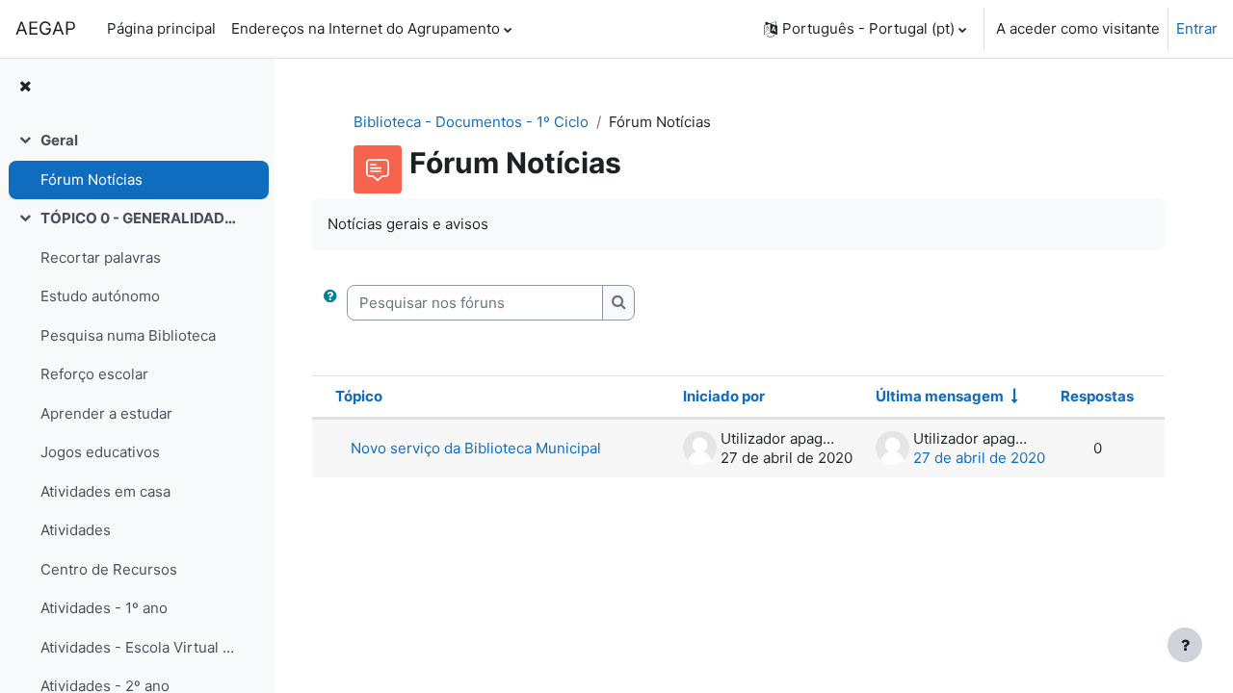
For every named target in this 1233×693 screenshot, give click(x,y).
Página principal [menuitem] (161, 28)
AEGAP (45, 28)
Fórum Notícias (91, 179)
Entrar (1197, 28)
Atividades (75, 530)
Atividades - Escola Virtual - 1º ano (138, 647)
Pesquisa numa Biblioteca (128, 335)
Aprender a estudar (106, 413)
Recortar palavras (100, 257)
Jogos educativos (100, 452)
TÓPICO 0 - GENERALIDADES (138, 218)
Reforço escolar (94, 374)
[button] (865, 29)
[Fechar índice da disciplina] (25, 87)
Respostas (1097, 396)
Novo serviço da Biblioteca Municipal (476, 448)
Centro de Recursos (108, 569)
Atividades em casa (105, 491)
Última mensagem (940, 396)
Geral (59, 140)
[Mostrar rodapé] (1184, 645)
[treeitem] (137, 160)
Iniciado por (724, 396)
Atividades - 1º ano (104, 608)
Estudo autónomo (100, 296)
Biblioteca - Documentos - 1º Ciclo (471, 122)
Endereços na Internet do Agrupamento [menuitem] (365, 28)
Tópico (358, 396)
